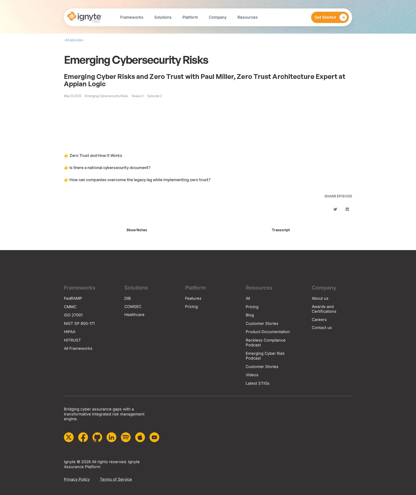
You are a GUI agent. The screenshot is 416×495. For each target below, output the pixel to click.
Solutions (163, 17)
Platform (190, 17)
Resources (247, 17)
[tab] (136, 230)
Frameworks (131, 17)
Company (218, 17)
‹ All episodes (73, 40)
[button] (335, 209)
